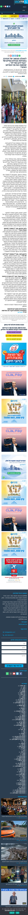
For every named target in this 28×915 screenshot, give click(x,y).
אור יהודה (22, 686)
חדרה (23, 714)
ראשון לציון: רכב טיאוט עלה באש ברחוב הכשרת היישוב (15, 839)
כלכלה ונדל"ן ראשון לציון (18, 739)
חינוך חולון (22, 724)
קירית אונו (22, 770)
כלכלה (23, 735)
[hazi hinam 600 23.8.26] (14, 367)
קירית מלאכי (22, 772)
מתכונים (23, 748)
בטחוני (23, 697)
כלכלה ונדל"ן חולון (20, 738)
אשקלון (23, 691)
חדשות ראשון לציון (20, 719)
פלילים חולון (22, 765)
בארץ (23, 695)
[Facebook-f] (9, 6)
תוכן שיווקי (22, 780)
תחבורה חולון (21, 784)
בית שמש (22, 698)
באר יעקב (24, 18)
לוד (24, 742)
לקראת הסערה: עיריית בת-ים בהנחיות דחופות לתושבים (14, 861)
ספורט (23, 755)
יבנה (24, 731)
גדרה (24, 707)
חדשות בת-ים (21, 717)
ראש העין (23, 773)
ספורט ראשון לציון (20, 759)
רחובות (12, 18)
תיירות (23, 786)
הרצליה (23, 712)
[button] (26, 2)
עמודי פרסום (22, 760)
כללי (24, 741)
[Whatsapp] (1, 6)
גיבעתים (23, 708)
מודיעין (23, 745)
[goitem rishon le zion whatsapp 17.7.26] (14, 47)
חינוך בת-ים (22, 722)
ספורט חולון (22, 757)
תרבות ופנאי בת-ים (20, 790)
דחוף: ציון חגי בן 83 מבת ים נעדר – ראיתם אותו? (16, 907)
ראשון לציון (14, 16)
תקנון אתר (24, 622)
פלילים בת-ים (21, 763)
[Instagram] (3, 6)
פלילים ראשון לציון (20, 766)
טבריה (23, 728)
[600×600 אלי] (14, 582)
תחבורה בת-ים (21, 783)
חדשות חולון (22, 718)
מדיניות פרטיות (23, 624)
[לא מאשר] (25, 911)
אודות (24, 10)
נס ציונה (18, 18)
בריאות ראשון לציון (20, 702)
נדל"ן (23, 749)
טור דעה (23, 729)
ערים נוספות (5, 18)
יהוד (24, 732)
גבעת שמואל (22, 705)
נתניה (23, 753)
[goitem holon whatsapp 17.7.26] (14, 479)
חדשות (23, 715)
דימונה (23, 710)
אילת (24, 688)
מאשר (17, 912)
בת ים (4, 16)
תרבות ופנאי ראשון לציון (19, 793)
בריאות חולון (22, 701)
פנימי (23, 767)
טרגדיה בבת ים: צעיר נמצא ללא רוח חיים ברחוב (16, 884)
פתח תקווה (22, 769)
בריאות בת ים (19, 50)
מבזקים (23, 743)
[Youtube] (5, 6)
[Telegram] (7, 6)
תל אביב (23, 787)
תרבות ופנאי (22, 788)
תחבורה (23, 781)
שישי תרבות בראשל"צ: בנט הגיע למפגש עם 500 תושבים (14, 816)
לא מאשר (12, 912)
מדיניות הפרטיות (10, 910)
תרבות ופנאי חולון (20, 791)
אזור (24, 687)
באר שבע (22, 694)
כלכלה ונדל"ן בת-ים (20, 736)
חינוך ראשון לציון (20, 725)
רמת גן (23, 779)
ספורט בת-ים (21, 756)
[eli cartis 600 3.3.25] (14, 395)
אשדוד (23, 690)
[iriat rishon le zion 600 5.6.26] (14, 423)
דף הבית (24, 7)
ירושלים (23, 733)
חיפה (24, 726)
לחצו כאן (20, 312)
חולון (23, 16)
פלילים (23, 762)
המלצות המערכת (20, 711)
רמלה (23, 777)
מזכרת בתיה (22, 746)
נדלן (24, 750)
